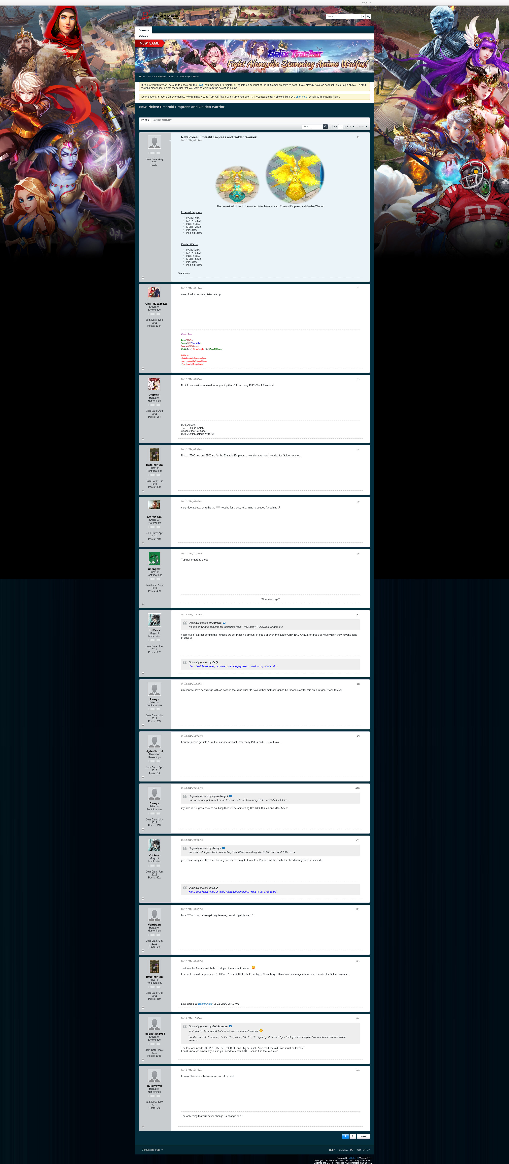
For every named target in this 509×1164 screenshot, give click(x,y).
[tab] (145, 120)
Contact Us (346, 1150)
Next (363, 1136)
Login (365, 2)
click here (301, 96)
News (196, 76)
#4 (358, 449)
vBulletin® (354, 1158)
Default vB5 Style (151, 1150)
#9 (358, 736)
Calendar (144, 36)
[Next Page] (353, 126)
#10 (358, 788)
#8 (358, 684)
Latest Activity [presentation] (162, 120)
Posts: (154, 165)
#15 (358, 1070)
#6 (358, 553)
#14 (358, 1018)
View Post (224, 623)
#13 (358, 961)
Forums (144, 30)
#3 (358, 379)
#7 (358, 615)
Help (332, 1150)
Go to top (363, 1150)
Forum (151, 76)
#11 (358, 840)
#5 (358, 501)
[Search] (368, 16)
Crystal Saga (183, 76)
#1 (358, 137)
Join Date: (152, 159)
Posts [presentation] (145, 120)
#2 (358, 288)
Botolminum (205, 1003)
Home (142, 76)
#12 (358, 909)
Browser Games (166, 76)
